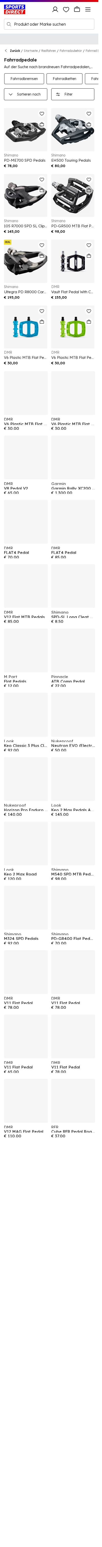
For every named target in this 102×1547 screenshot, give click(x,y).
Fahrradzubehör (71, 51)
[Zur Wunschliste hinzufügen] (41, 113)
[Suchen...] (9, 24)
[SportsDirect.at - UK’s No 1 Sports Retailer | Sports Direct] (14, 9)
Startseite (31, 51)
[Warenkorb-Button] (77, 9)
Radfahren (48, 51)
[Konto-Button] (55, 9)
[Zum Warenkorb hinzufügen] (41, 124)
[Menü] (87, 9)
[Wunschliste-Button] (66, 9)
